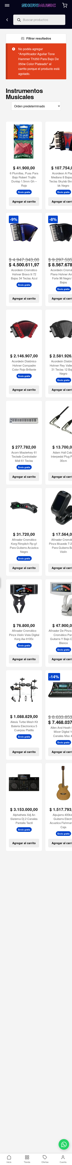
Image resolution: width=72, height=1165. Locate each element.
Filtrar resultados (38, 38)
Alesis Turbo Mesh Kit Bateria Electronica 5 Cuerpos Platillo (24, 726)
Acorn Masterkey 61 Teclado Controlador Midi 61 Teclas (24, 456)
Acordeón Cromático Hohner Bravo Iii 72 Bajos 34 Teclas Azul (24, 274)
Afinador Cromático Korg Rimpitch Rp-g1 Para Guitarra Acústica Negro (24, 545)
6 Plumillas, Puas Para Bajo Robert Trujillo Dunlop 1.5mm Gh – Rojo (24, 179)
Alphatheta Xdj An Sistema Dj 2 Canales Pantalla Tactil (24, 819)
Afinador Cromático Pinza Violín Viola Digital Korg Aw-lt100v (24, 634)
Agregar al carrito (24, 201)
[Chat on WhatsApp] (64, 1144)
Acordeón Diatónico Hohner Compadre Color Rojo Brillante (24, 365)
